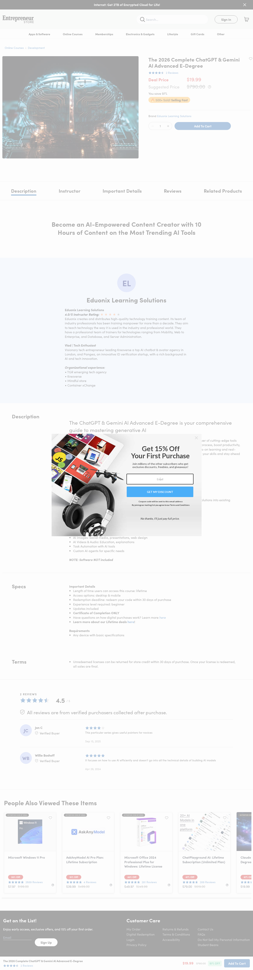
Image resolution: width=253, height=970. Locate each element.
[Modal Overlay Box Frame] (126, 485)
